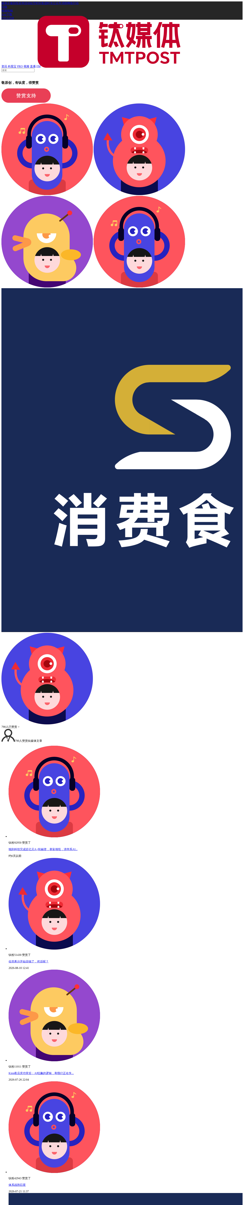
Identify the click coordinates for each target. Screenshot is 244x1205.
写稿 (4, 6)
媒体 (4, 3)
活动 (27, 3)
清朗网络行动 (70, 3)
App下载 (6, 14)
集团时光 (47, 3)
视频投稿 (7, 10)
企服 (10, 3)
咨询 (21, 3)
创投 (16, 3)
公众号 (57, 3)
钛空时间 (35, 3)
